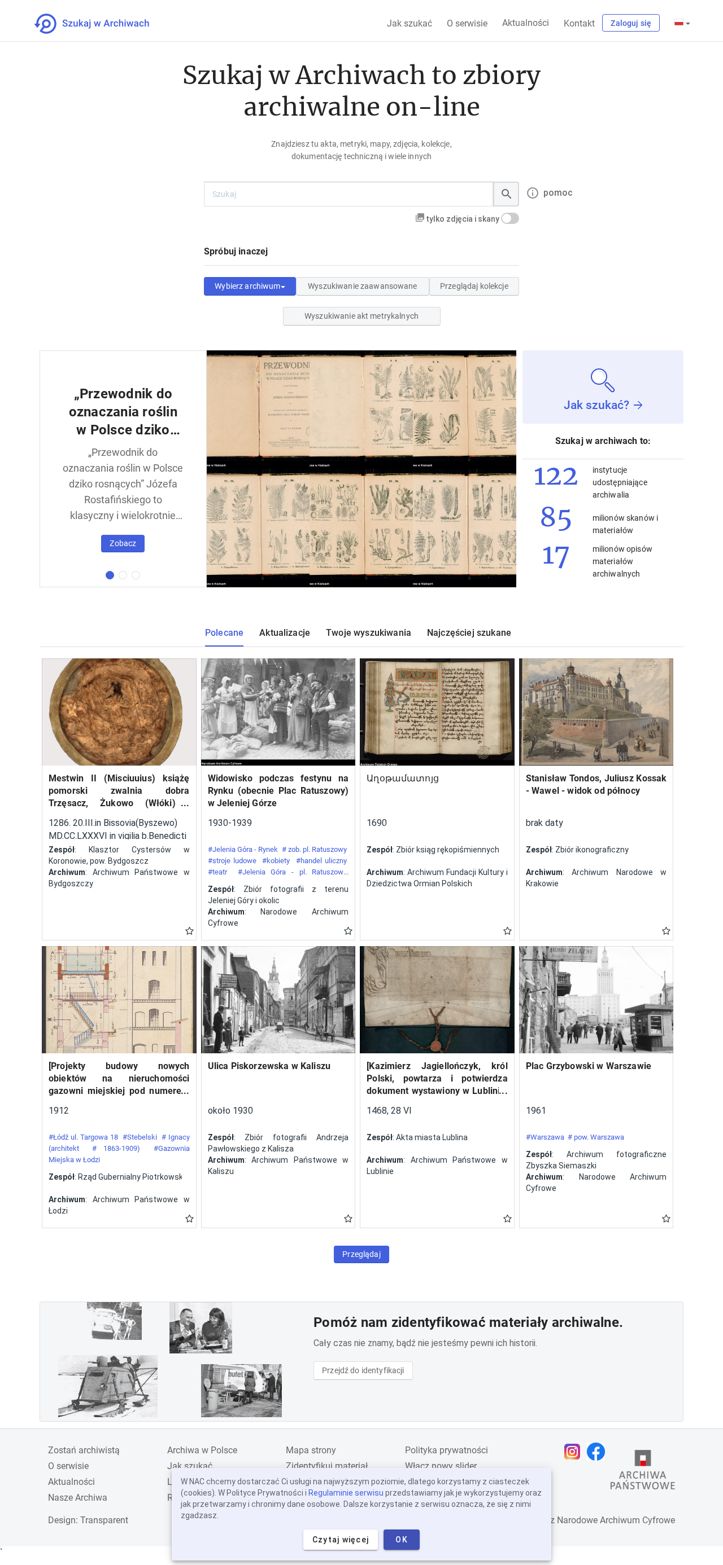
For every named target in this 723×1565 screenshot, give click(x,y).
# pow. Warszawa (596, 1137)
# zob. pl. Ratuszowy (314, 849)
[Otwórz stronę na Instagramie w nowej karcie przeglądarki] (575, 1452)
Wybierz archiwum (247, 286)
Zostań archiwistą (84, 1450)
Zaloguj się (631, 23)
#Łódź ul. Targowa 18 (83, 1137)
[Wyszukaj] (506, 194)
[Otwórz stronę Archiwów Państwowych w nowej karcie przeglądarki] (643, 1472)
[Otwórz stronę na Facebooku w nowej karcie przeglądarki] (599, 1452)
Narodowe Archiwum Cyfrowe (616, 1520)
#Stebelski (140, 1137)
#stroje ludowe (232, 860)
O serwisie (467, 23)
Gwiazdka (189, 930)
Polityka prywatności (446, 1450)
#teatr (217, 872)
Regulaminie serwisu (346, 1492)
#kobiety (276, 860)
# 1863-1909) (116, 1148)
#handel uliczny (321, 860)
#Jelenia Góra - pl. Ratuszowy (292, 872)
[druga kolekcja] (123, 575)
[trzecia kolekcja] (136, 575)
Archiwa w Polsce (202, 1450)
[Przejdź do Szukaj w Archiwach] (102, 23)
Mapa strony (311, 1450)
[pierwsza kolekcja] (110, 575)
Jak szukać (409, 23)
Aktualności (525, 22)
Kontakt (579, 23)
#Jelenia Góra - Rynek (243, 849)
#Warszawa (545, 1137)
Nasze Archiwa (77, 1497)
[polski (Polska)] (682, 23)
